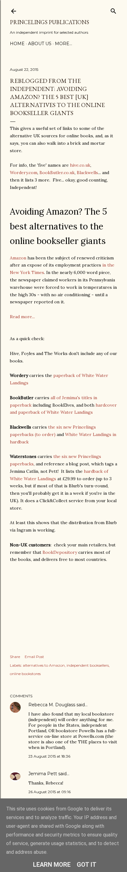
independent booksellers (88, 665)
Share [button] (15, 656)
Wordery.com (23, 172)
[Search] (113, 10)
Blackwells (87, 172)
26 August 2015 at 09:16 (49, 791)
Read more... (22, 316)
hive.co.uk (80, 165)
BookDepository (60, 552)
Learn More (52, 864)
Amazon (18, 258)
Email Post (34, 656)
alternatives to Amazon (44, 665)
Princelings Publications (49, 22)
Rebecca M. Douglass (51, 704)
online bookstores (25, 673)
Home (17, 43)
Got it (86, 864)
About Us (39, 43)
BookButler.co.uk (57, 172)
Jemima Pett (42, 773)
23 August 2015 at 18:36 (49, 756)
